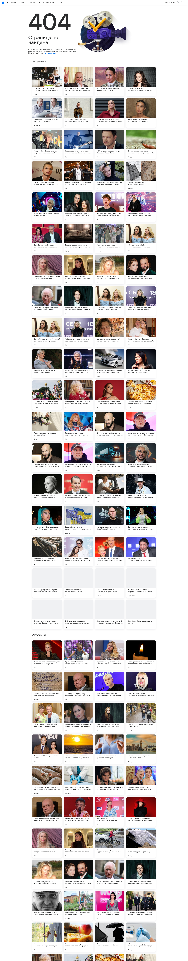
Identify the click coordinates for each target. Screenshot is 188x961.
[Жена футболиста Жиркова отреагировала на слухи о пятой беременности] (141, 332)
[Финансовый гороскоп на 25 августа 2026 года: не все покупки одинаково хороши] (141, 583)
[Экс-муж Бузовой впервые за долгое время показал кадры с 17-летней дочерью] (47, 175)
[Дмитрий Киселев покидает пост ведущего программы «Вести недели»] (47, 874)
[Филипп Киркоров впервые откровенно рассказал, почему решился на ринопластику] (141, 457)
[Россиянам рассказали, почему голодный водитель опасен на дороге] (109, 489)
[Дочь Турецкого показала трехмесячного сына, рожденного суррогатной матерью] (78, 269)
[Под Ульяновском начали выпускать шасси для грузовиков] (109, 457)
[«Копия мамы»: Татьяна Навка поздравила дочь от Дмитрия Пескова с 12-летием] (109, 780)
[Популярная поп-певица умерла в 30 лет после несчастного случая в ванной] (141, 718)
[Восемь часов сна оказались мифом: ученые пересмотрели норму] (78, 238)
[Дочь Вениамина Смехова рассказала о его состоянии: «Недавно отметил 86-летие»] (47, 238)
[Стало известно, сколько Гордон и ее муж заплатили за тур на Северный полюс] (47, 269)
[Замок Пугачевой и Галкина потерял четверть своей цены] (47, 489)
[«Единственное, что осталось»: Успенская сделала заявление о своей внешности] (109, 718)
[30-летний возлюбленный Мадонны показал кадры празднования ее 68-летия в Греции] (109, 677)
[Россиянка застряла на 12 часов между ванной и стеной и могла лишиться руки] (78, 843)
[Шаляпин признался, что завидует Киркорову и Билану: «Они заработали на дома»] (109, 843)
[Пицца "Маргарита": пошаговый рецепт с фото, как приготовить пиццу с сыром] (141, 395)
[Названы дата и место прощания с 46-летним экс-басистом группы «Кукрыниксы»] (78, 144)
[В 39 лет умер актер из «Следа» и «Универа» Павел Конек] (109, 144)
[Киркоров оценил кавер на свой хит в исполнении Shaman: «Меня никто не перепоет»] (78, 363)
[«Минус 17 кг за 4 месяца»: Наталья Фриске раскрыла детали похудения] (141, 677)
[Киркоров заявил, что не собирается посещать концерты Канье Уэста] (141, 489)
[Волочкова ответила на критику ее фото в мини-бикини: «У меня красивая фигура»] (109, 113)
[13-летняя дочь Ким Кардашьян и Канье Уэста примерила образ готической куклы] (47, 520)
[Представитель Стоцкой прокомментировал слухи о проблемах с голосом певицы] (78, 426)
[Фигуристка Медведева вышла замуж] (47, 812)
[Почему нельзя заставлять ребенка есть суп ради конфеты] (47, 81)
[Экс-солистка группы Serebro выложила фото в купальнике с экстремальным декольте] (47, 614)
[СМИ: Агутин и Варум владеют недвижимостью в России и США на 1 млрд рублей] (47, 780)
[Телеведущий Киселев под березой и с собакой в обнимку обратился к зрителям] (78, 749)
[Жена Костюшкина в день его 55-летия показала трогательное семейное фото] (141, 207)
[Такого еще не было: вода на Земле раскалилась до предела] (78, 812)
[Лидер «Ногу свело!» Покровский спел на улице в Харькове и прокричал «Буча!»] (78, 175)
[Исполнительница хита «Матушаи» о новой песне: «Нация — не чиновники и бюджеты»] (109, 874)
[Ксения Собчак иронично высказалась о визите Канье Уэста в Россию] (47, 645)
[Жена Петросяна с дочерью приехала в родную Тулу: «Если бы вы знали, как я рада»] (78, 113)
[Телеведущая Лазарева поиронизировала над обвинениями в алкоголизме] (78, 583)
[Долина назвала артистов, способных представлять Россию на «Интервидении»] (141, 520)
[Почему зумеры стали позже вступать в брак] (47, 426)
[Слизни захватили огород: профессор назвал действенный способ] (141, 144)
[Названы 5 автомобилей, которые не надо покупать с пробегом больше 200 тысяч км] (109, 363)
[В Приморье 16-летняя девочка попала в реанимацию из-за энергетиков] (47, 677)
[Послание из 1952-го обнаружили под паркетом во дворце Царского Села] (47, 749)
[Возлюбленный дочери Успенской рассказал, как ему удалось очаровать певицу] (109, 301)
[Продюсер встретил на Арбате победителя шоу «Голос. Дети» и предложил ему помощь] (78, 874)
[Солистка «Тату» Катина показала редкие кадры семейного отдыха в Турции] (109, 395)
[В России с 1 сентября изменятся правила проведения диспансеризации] (47, 113)
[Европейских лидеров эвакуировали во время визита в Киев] (78, 520)
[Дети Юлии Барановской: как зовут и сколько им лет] (109, 81)
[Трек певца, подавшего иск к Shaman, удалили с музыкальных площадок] (109, 749)
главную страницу (49, 53)
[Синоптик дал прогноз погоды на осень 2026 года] (141, 780)
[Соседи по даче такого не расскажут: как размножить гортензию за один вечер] (109, 583)
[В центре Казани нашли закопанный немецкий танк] (141, 175)
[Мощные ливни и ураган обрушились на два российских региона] (109, 906)
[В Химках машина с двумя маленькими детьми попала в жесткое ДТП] (78, 614)
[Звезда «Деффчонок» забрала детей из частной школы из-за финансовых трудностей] (47, 583)
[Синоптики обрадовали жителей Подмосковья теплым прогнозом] (47, 395)
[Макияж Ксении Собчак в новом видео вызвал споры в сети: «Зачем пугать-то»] (78, 489)
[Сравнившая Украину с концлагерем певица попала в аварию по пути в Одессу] (78, 718)
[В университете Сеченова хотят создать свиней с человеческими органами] (47, 843)
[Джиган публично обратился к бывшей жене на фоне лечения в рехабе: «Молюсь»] (109, 426)
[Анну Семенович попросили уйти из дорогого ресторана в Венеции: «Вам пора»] (47, 718)
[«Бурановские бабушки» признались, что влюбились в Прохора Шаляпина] (78, 677)
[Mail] (3, 2)
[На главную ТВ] (6, 2)
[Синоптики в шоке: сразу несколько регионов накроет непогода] (109, 238)
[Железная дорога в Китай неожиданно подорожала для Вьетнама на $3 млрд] (47, 551)
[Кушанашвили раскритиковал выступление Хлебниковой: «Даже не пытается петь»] (141, 363)
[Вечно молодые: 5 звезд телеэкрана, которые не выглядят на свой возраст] (141, 749)
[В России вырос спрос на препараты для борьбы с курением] (109, 812)
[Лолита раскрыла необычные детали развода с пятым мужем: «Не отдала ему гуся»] (141, 874)
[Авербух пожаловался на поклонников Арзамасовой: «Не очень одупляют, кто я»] (141, 269)
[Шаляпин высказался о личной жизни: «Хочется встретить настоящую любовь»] (109, 332)
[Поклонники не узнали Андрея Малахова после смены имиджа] (78, 301)
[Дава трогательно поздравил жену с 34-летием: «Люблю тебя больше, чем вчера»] (78, 551)
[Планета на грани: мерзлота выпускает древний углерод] (141, 906)
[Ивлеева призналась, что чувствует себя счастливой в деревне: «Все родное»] (109, 269)
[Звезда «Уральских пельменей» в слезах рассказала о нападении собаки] (78, 780)
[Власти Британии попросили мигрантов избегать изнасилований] (141, 812)
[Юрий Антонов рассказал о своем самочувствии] (47, 207)
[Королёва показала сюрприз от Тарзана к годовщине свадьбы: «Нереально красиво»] (78, 207)
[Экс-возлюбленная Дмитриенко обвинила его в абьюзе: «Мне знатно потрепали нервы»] (109, 207)
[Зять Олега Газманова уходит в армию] (141, 614)
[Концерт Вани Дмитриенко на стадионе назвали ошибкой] (47, 144)
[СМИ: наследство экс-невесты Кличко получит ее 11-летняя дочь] (109, 551)
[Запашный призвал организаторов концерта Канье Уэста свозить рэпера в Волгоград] (141, 551)
